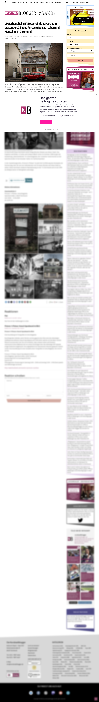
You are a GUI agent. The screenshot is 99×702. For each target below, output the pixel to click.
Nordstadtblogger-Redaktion (30, 36)
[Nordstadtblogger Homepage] (6, 2)
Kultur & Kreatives (45, 36)
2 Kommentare (13, 38)
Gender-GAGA (84, 2)
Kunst (51, 36)
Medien (7, 38)
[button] (80, 17)
